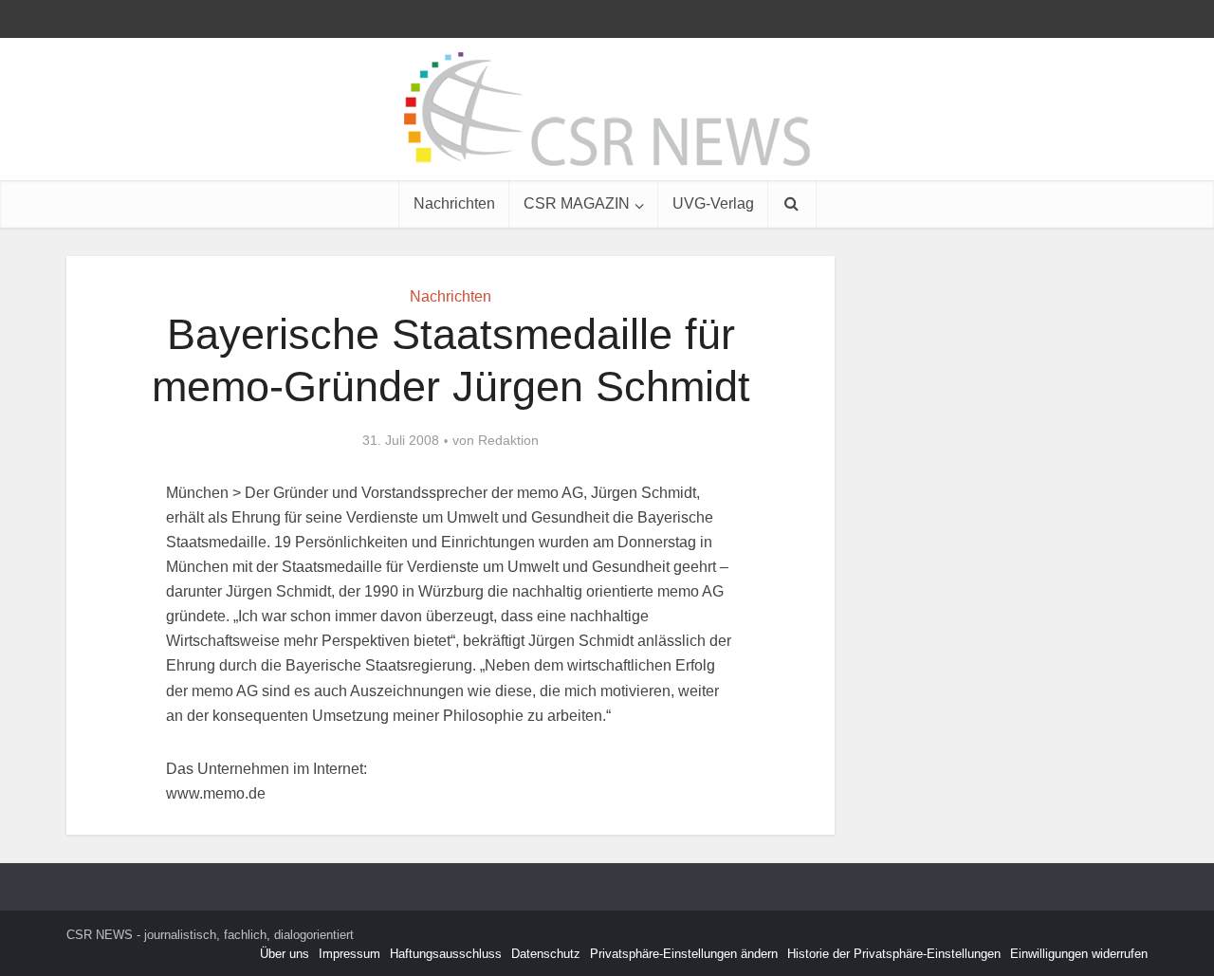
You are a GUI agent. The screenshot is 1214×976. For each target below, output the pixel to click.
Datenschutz (545, 954)
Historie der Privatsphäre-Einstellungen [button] (894, 954)
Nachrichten (454, 203)
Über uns (284, 954)
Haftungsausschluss (446, 954)
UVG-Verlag (713, 203)
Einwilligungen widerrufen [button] (1079, 954)
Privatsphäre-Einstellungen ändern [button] (684, 954)
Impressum (349, 954)
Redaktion (508, 440)
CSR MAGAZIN (577, 203)
